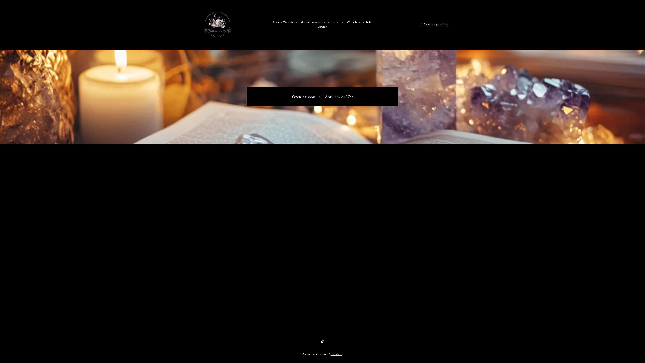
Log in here (336, 354)
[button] (433, 24)
